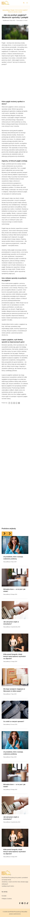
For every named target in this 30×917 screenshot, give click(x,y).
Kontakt (4, 896)
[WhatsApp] (16, 403)
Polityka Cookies (7, 898)
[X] (12, 403)
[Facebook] (9, 403)
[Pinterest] (19, 403)
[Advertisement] (15, 83)
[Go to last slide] (4, 534)
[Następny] (9, 534)
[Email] (14, 403)
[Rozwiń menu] (27, 3)
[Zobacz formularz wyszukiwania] (24, 3)
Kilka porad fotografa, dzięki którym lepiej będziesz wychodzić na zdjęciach (14, 656)
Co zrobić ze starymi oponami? (13, 721)
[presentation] (15, 545)
